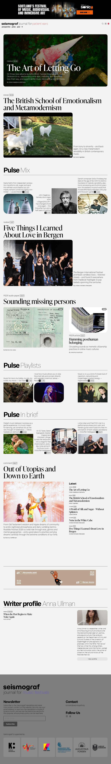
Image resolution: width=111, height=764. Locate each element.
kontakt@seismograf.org (75, 705)
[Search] (102, 23)
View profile (92, 659)
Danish (108, 24)
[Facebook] (70, 716)
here (41, 713)
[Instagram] (67, 716)
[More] (22, 27)
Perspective (6, 26)
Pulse (14, 26)
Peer (18, 26)
